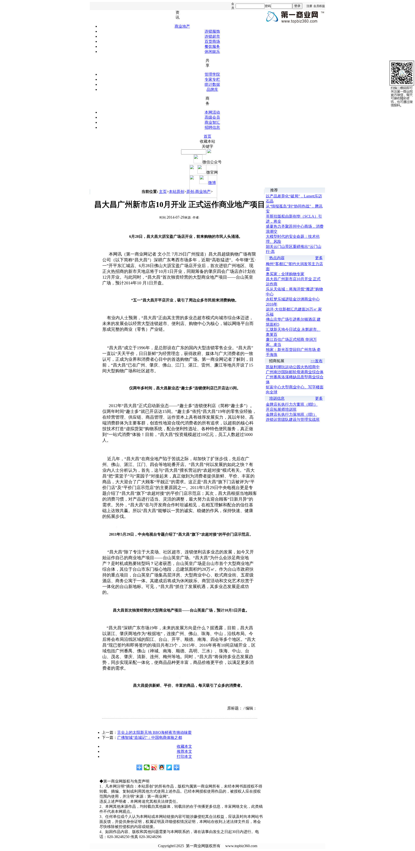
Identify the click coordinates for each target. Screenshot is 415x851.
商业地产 (182, 26)
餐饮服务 (212, 46)
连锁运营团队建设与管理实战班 (293, 419)
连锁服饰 (212, 31)
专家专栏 (212, 79)
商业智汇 (212, 122)
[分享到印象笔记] (177, 767)
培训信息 (277, 398)
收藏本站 (207, 141)
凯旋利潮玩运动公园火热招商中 (293, 367)
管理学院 (212, 74)
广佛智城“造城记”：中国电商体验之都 (149, 737)
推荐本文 (184, 751)
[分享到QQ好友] (162, 767)
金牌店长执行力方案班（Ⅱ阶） (292, 404)
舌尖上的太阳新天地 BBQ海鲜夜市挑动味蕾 (154, 732)
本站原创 (176, 192)
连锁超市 (212, 36)
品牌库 (212, 89)
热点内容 (277, 258)
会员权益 (319, 6)
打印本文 (184, 756)
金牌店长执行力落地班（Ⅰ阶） (291, 414)
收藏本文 (184, 746)
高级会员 (212, 117)
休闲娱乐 (212, 51)
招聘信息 (212, 127)
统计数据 (212, 84)
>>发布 (317, 361)
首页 (207, 136)
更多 (319, 258)
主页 (163, 192)
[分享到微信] (147, 767)
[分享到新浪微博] (154, 767)
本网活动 (212, 112)
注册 (309, 6)
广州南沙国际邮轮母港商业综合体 (294, 372)
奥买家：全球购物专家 (285, 274)
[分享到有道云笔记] (169, 767)
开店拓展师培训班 (281, 409)
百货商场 (212, 41)
